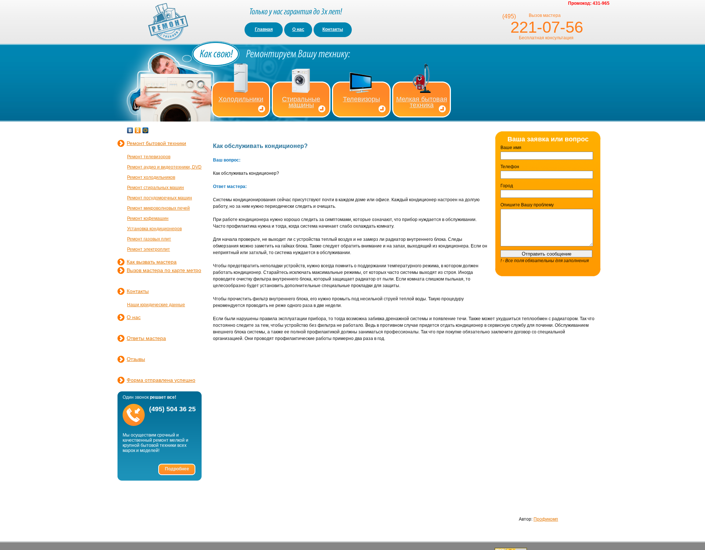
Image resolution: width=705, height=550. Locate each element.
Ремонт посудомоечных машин (159, 197)
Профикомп (546, 519)
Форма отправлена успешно (161, 380)
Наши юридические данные (156, 304)
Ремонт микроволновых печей (158, 208)
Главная (264, 29)
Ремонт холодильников (151, 177)
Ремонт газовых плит (149, 239)
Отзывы (136, 359)
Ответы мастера (146, 338)
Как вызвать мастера (152, 262)
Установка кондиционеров (154, 228)
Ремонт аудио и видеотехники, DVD (164, 167)
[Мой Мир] (145, 130)
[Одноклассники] (138, 130)
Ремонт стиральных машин (155, 187)
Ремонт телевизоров (148, 156)
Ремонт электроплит (148, 249)
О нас (298, 29)
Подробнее (177, 468)
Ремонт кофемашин (148, 218)
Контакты (332, 29)
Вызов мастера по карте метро (164, 270)
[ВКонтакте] (130, 130)
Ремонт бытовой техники (156, 143)
